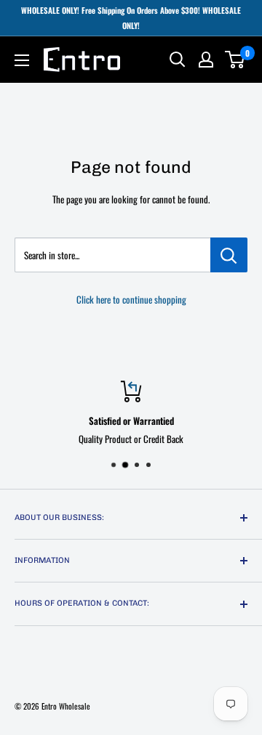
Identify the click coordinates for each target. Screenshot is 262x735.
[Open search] (178, 60)
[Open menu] (22, 60)
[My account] (206, 60)
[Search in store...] (228, 254)
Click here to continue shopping (131, 299)
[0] (235, 59)
